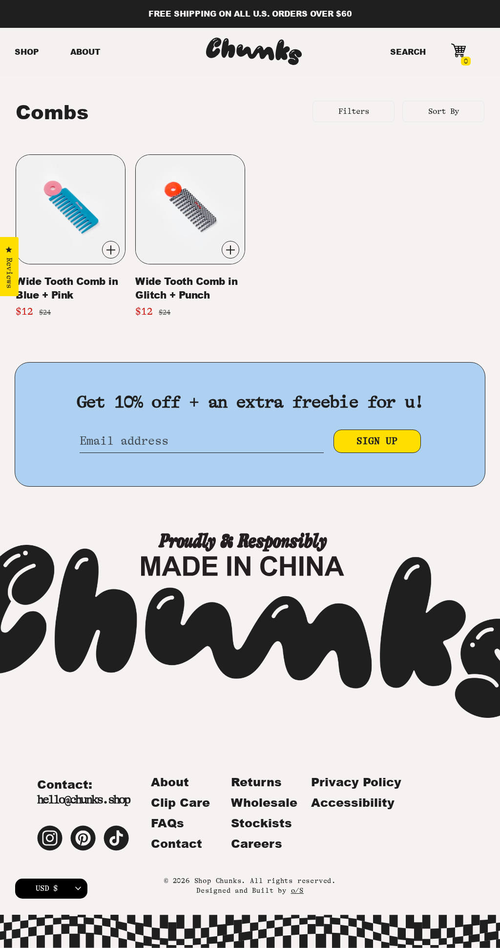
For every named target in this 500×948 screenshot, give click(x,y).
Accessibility (353, 802)
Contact (176, 843)
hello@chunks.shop (83, 799)
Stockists (261, 823)
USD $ (47, 888)
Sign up (376, 441)
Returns (256, 782)
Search (408, 51)
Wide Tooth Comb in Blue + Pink (67, 288)
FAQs (167, 823)
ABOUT (85, 51)
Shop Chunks (218, 880)
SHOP (27, 51)
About (170, 782)
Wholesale (264, 802)
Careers (256, 843)
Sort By (443, 111)
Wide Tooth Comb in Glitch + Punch (186, 288)
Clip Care (180, 802)
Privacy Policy (356, 782)
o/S (297, 890)
